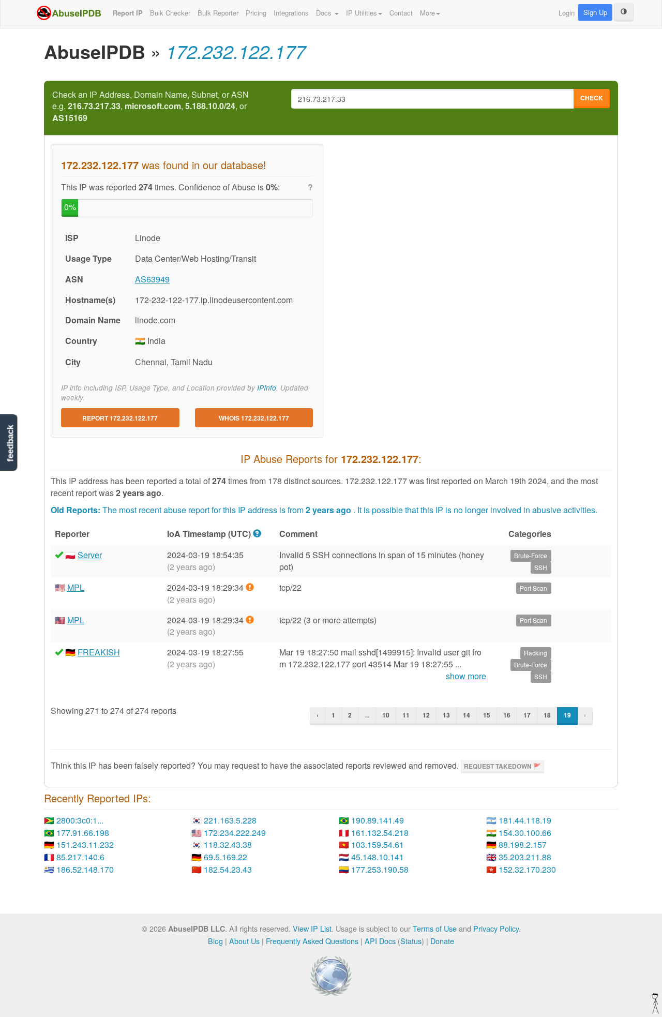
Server (90, 555)
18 (547, 715)
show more (466, 676)
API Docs (380, 940)
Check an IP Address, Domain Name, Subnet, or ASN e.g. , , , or (150, 106)
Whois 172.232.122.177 (254, 418)
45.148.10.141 (377, 857)
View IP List (312, 928)
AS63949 (152, 279)
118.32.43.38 (228, 844)
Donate (442, 940)
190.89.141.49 (377, 820)
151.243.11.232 (85, 844)
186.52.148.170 (85, 869)
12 (426, 715)
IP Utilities (361, 13)
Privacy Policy (496, 928)
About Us (244, 940)
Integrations (291, 13)
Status (411, 940)
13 (446, 715)
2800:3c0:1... (79, 820)
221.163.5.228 (230, 820)
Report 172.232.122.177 (120, 418)
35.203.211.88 (525, 857)
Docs (325, 13)
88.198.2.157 (523, 844)
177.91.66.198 (82, 833)
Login (567, 13)
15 (486, 715)
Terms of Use (435, 928)
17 (527, 715)
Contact (401, 13)
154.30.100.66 (525, 833)
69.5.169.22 (225, 857)
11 (406, 715)
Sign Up (595, 12)
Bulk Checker (170, 13)
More (427, 13)
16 (506, 715)
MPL (75, 587)
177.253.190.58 (380, 869)
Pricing (256, 13)
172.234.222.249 (235, 833)
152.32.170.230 (527, 869)
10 (385, 715)
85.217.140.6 (80, 857)
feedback (10, 443)
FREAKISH (99, 652)
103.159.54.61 (377, 844)
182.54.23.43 (228, 869)
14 (466, 715)
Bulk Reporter (218, 13)
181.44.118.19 (525, 820)
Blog (215, 940)
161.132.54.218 (380, 833)
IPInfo (266, 388)
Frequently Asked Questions (312, 940)
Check (591, 97)
